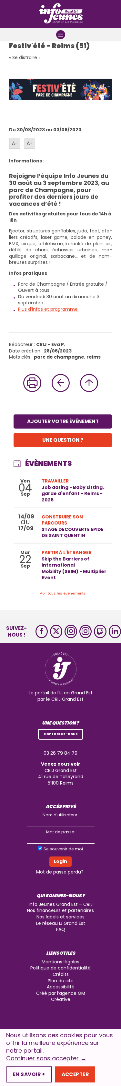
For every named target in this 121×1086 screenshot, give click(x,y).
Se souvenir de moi (63, 849)
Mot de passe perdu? (60, 872)
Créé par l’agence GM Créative (60, 996)
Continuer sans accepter (46, 1058)
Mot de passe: (60, 832)
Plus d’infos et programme (48, 309)
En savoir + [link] (29, 1074)
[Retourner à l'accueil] (60, 14)
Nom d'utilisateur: (60, 815)
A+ (30, 143)
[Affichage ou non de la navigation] (60, 34)
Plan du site (61, 980)
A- (14, 143)
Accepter (75, 1074)
